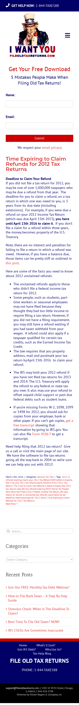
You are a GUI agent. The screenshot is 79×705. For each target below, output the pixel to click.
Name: (10, 95)
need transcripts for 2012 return (30, 497)
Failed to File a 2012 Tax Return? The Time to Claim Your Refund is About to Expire (36, 484)
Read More (11, 503)
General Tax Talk (45, 476)
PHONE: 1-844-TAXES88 (39, 670)
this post (12, 263)
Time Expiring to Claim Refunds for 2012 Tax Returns (36, 164)
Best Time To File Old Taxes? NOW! (33, 622)
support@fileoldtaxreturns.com (22, 688)
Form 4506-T (41, 434)
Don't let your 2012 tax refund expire (24, 482)
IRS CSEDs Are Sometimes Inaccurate (35, 630)
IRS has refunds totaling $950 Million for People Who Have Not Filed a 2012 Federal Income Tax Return (37, 490)
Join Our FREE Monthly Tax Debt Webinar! (38, 587)
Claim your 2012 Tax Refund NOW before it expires (47, 479)
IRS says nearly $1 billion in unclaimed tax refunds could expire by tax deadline (37, 494)
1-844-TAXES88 (36, 5)
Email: (10, 117)
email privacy (52, 147)
